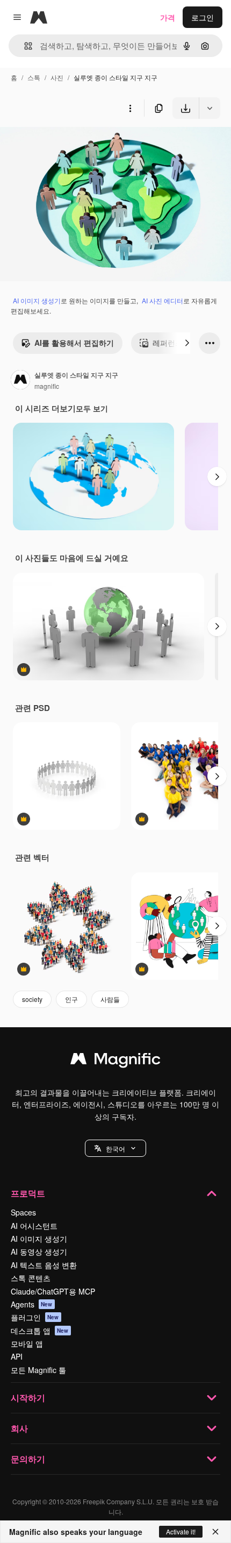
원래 (62, 144)
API (17, 1356)
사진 (56, 77)
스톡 (33, 77)
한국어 (115, 1148)
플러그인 (35, 1317)
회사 (19, 1428)
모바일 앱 (27, 1343)
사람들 (110, 999)
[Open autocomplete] (24, 46)
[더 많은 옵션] (130, 108)
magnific (46, 385)
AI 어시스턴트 (34, 1225)
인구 (71, 999)
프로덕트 (28, 1193)
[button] (115, 1148)
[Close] (215, 1531)
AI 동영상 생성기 (39, 1251)
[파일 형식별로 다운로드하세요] (209, 108)
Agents (32, 1304)
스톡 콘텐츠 (30, 1277)
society (32, 999)
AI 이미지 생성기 (37, 300)
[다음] (187, 343)
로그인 (202, 17)
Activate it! (181, 1531)
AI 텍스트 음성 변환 (44, 1265)
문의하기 (28, 1459)
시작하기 (28, 1397)
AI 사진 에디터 (162, 300)
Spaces (23, 1212)
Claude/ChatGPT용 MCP (53, 1291)
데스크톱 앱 (40, 1330)
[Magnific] (115, 1061)
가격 (167, 17)
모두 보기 (92, 408)
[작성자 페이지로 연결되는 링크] (20, 381)
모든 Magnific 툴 (38, 1369)
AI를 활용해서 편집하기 (74, 342)
